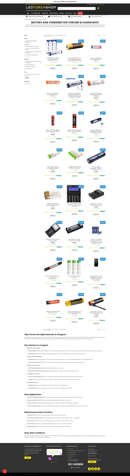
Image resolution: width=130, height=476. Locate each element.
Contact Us (92, 461)
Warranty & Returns (72, 452)
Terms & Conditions (72, 454)
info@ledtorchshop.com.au (96, 460)
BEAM (62, 13)
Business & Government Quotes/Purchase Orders (73, 460)
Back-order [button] (96, 287)
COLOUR (68, 13)
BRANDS (45, 13)
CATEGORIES (35, 13)
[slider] (25, 74)
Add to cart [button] (53, 68)
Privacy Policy (71, 456)
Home (27, 19)
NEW (74, 13)
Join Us (27, 457)
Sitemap (70, 457)
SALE (80, 13)
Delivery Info (70, 448)
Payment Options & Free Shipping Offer (76, 450)
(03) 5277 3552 (101, 4)
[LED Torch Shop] (41, 8)
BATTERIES (54, 13)
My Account (95, 4)
